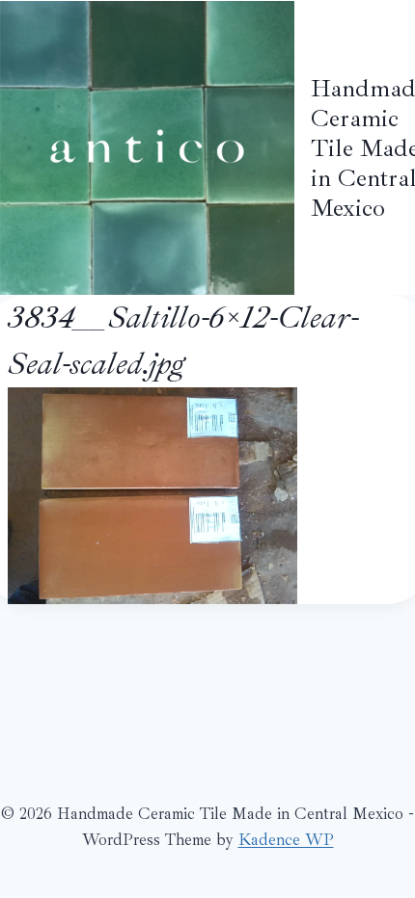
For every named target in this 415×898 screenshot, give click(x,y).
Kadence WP (286, 840)
